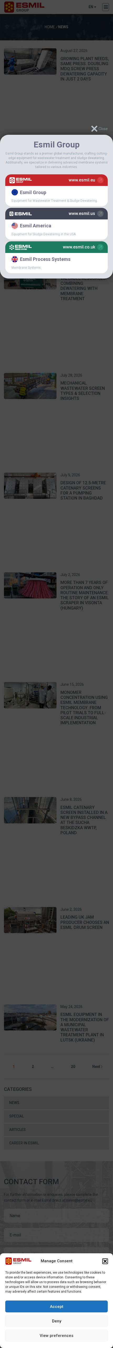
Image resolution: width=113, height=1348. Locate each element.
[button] (105, 1261)
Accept (56, 1306)
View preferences (56, 1335)
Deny (56, 1321)
